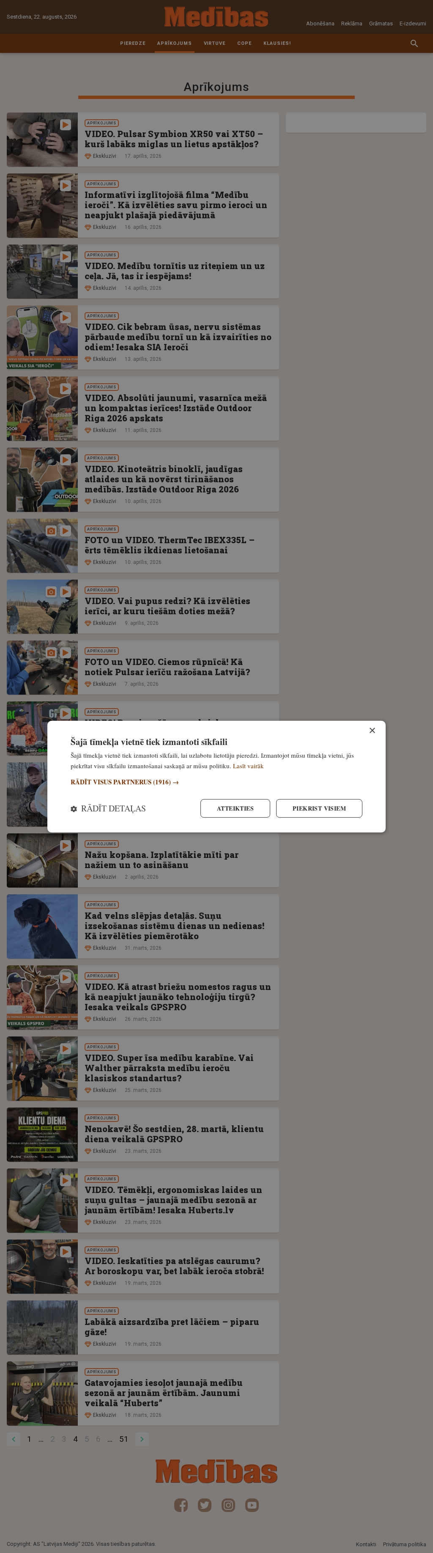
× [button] (372, 730)
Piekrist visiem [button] (319, 808)
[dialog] (216, 776)
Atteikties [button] (235, 808)
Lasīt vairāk (248, 765)
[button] (216, 782)
